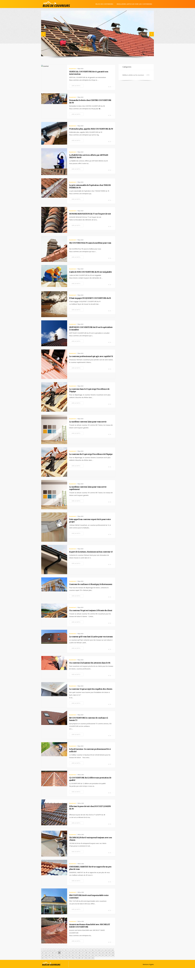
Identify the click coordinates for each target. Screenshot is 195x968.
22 (105, 950)
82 (86, 958)
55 (69, 955)
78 (73, 958)
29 (56, 953)
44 (106, 953)
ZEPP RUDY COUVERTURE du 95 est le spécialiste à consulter (91, 328)
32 (66, 953)
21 (102, 950)
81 (83, 958)
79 (76, 958)
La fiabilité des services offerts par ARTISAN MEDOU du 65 (88, 156)
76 (66, 958)
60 (86, 955)
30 (59, 953)
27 (49, 953)
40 (93, 953)
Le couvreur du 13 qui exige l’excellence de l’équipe (91, 454)
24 (112, 950)
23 (109, 950)
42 (99, 953)
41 (96, 953)
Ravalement (72, 68)
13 (75, 950)
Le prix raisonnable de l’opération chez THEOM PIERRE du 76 (90, 186)
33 (69, 953)
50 (52, 955)
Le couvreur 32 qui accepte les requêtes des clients (90, 689)
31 (62, 953)
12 (72, 950)
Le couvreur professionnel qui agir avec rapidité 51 (91, 356)
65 (103, 955)
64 (99, 955)
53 (62, 955)
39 (89, 953)
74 (59, 958)
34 (73, 953)
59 (83, 955)
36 (79, 953)
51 (56, 955)
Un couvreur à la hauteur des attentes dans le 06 (89, 663)
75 (62, 958)
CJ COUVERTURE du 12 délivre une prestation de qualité (90, 779)
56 (73, 955)
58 (79, 955)
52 (59, 955)
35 (76, 953)
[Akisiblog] (56, 4)
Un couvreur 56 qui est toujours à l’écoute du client (90, 610)
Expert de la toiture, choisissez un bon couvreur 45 (91, 552)
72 (52, 958)
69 (42, 958)
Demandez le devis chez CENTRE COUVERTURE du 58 (90, 101)
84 (93, 958)
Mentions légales (148, 964)
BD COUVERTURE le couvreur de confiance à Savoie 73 (88, 719)
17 (89, 950)
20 (99, 950)
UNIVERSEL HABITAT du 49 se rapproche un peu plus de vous (90, 868)
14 (79, 950)
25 (42, 953)
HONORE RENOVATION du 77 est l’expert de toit (90, 214)
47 (42, 955)
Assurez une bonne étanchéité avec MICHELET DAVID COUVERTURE (89, 925)
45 (109, 953)
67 (109, 955)
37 (83, 953)
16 (85, 950)
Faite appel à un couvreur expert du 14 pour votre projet (90, 520)
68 (113, 955)
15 (82, 950)
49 (49, 955)
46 (113, 953)
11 (69, 950)
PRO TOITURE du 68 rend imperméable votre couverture (89, 896)
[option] (97, 33)
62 (93, 955)
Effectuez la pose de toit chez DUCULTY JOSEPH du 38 (90, 807)
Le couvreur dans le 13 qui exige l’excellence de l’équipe (89, 390)
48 (46, 955)
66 (106, 955)
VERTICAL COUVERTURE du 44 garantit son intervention (88, 72)
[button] (43, 34)
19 (95, 950)
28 (52, 953)
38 (86, 953)
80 (79, 958)
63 (96, 955)
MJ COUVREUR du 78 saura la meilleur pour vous (90, 243)
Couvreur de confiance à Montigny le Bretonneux (90, 584)
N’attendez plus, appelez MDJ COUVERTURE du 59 (91, 129)
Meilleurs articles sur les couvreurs (134, 4)
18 (92, 950)
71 (49, 958)
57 (76, 955)
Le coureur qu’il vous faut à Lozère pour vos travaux (91, 636)
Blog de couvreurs (104, 4)
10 (65, 950)
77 (69, 958)
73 (56, 958)
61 (89, 955)
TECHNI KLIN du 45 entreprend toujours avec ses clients (90, 838)
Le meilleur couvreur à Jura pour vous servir (88, 422)
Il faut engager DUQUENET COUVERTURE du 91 (90, 298)
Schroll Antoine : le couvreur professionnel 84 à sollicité (90, 750)
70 (46, 958)
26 (46, 953)
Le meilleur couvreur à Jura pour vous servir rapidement (88, 488)
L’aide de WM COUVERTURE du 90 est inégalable (90, 272)
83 (89, 958)
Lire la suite (76, 85)
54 (66, 955)
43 (103, 953)
